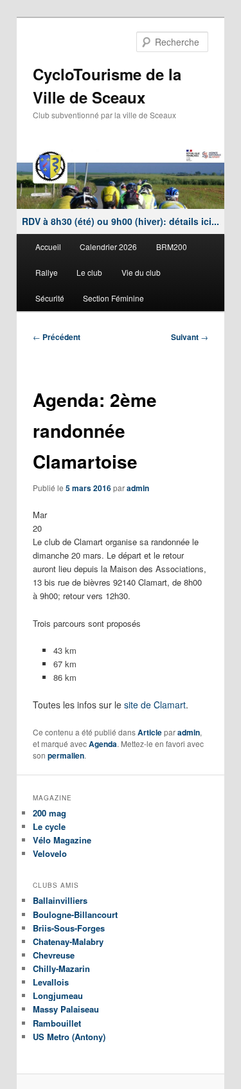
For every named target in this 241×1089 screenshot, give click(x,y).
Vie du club (141, 272)
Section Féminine (113, 297)
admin (138, 488)
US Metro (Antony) (69, 1036)
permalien (66, 755)
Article (150, 732)
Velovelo (50, 853)
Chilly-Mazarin (61, 968)
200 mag (49, 813)
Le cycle (49, 826)
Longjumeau (58, 995)
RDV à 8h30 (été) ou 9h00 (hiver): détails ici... (120, 221)
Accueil (48, 246)
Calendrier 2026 (108, 246)
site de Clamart (155, 704)
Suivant (189, 337)
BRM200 (171, 246)
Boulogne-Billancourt (75, 914)
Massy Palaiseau (66, 1009)
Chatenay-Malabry (68, 941)
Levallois (51, 982)
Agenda (103, 744)
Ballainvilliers (60, 900)
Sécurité (49, 297)
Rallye (46, 272)
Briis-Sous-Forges (69, 928)
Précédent (56, 337)
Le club (89, 272)
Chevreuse (54, 955)
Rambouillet (57, 1023)
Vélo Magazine (62, 840)
